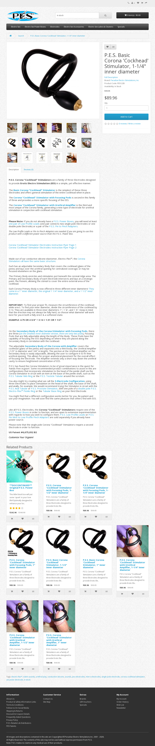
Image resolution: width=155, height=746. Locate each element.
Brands (83, 699)
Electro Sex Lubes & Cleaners (100, 26)
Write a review (134, 123)
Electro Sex (15, 26)
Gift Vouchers (85, 702)
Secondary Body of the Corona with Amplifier (51, 346)
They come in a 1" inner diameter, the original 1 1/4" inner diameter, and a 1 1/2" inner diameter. (51, 291)
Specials (121, 26)
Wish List (120, 705)
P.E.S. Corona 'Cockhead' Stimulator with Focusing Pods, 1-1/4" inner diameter (95, 489)
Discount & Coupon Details (18, 714)
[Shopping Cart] (142, 3)
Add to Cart (126, 116)
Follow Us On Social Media (17, 708)
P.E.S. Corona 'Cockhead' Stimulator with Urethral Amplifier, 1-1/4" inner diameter (132, 564)
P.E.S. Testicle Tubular (51, 376)
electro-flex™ (16, 676)
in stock (27, 679)
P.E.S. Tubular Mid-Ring (21, 376)
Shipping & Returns (14, 711)
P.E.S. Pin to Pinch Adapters (63, 226)
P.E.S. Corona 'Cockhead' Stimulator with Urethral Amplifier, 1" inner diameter (59, 640)
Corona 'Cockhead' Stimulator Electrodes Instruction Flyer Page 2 (42, 247)
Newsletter (121, 708)
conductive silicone (56, 676)
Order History (123, 702)
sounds (68, 676)
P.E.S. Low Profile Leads (72, 414)
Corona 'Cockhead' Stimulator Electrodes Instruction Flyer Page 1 (42, 244)
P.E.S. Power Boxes (63, 221)
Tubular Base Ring (52, 391)
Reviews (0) (28, 169)
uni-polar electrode (14, 679)
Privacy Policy (12, 720)
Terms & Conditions (14, 705)
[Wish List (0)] (138, 3)
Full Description (111, 77)
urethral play (41, 676)
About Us (10, 699)
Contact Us (48, 699)
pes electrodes (78, 676)
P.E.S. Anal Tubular (18, 388)
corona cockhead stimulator (133, 676)
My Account (121, 699)
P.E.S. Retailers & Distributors (18, 723)
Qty (105, 103)
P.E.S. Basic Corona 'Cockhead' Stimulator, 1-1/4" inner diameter (57, 36)
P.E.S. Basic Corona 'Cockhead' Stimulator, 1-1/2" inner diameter (57, 563)
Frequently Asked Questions (18, 717)
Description (14, 169)
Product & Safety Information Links (21, 702)
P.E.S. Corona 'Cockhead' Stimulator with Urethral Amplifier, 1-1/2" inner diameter (22, 640)
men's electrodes (93, 676)
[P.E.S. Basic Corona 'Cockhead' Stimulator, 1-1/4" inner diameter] (53, 80)
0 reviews (123, 123)
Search (21, 36)
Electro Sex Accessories (74, 26)
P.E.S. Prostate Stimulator (44, 388)
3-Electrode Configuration (70, 381)
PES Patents (11, 726)
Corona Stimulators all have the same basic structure (47, 260)
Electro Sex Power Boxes (35, 26)
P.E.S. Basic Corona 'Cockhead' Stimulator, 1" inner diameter (94, 563)
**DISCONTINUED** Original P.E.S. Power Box (21, 488)
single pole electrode (111, 676)
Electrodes (54, 26)
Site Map (46, 702)
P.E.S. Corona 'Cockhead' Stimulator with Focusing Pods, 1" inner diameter (22, 563)
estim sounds (29, 676)
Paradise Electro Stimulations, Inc (125, 80)
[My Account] (133, 3)
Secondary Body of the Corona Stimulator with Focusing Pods (51, 331)
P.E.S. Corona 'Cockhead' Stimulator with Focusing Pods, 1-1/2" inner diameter (59, 489)
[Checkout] (146, 3)
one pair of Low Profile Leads (24, 223)
